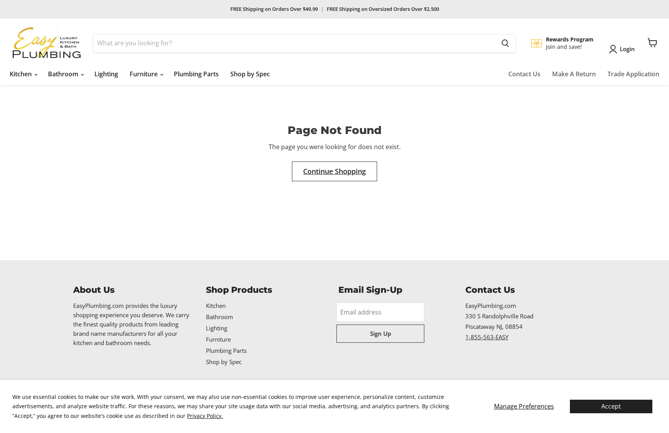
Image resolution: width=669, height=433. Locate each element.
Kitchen (21, 74)
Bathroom (64, 74)
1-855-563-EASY (486, 337)
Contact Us (524, 74)
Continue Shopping (334, 171)
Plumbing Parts (196, 74)
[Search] (505, 43)
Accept (611, 406)
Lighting (106, 74)
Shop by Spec (250, 74)
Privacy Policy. (205, 415)
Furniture (144, 74)
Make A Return (574, 74)
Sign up (380, 333)
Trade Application (633, 74)
